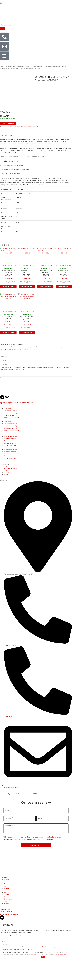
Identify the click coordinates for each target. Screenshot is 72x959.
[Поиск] (2, 28)
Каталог (8, 66)
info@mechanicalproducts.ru (9, 914)
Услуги (6, 879)
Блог (5, 886)
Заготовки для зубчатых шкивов (47, 66)
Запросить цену (8, 123)
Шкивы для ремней (18, 66)
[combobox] (9, 25)
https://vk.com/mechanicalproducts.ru (17, 170)
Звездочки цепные (10, 443)
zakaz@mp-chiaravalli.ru (14, 165)
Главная (2, 66)
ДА (43, 957)
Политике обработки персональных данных (36, 839)
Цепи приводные (10, 445)
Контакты (7, 888)
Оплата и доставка (10, 882)
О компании (8, 884)
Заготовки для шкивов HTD (29, 126)
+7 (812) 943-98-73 (6, 910)
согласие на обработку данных (36, 367)
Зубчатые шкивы (30, 66)
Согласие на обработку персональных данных (16, 402)
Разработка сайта (6, 403)
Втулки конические (10, 436)
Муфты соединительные (12, 417)
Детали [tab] (11, 135)
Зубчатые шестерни (11, 439)
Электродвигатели (10, 411)
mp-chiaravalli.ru (30, 141)
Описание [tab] (3, 135)
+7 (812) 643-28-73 (14, 161)
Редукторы (8, 408)
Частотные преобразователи (14, 413)
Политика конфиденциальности (11, 401)
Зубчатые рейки (9, 441)
